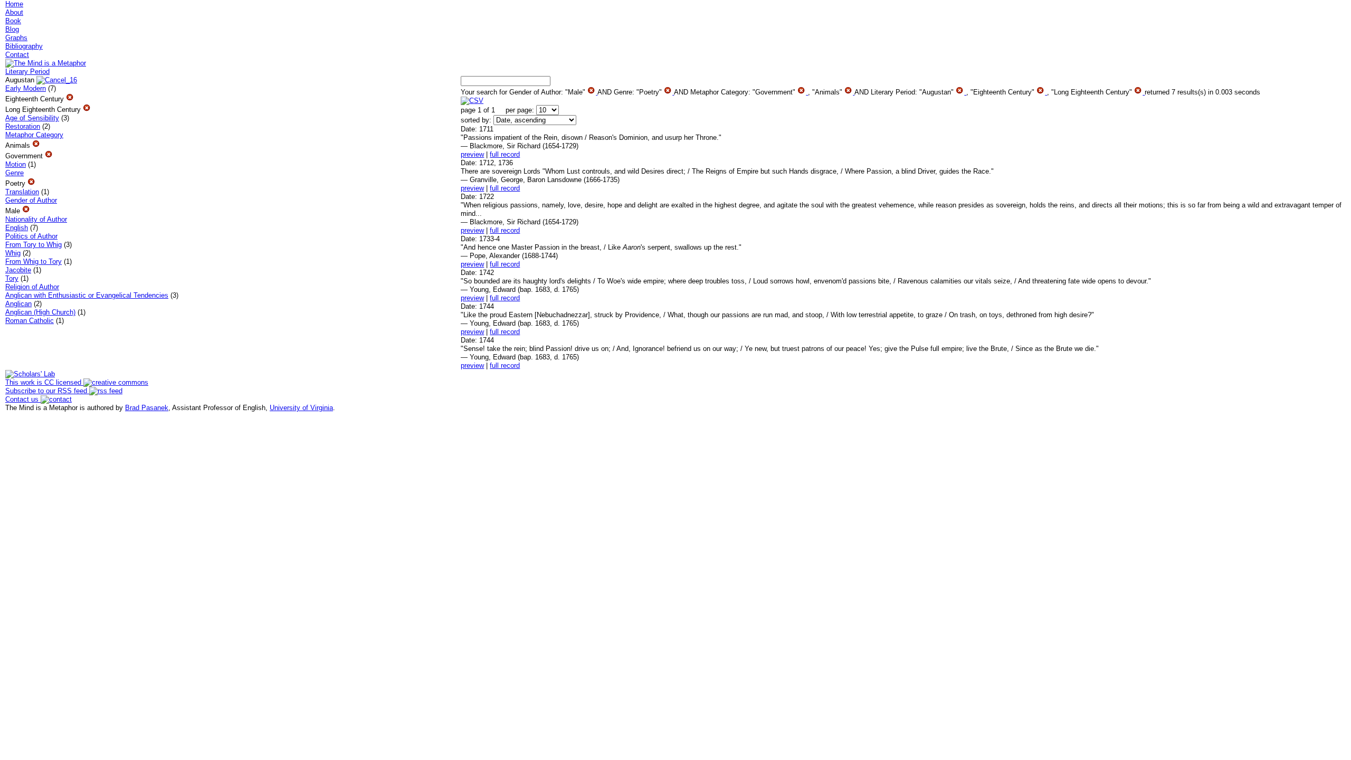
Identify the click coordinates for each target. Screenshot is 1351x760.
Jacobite (18, 270)
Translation (22, 192)
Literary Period (27, 71)
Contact (17, 55)
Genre (14, 173)
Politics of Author (31, 236)
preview (472, 154)
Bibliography (24, 46)
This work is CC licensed (44, 382)
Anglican (18, 304)
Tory (11, 278)
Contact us (23, 399)
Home (14, 4)
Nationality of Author (36, 219)
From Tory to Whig (33, 245)
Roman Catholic (29, 321)
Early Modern (25, 88)
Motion (15, 164)
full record (505, 154)
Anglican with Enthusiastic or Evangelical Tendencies (86, 295)
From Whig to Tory (33, 261)
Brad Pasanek (146, 408)
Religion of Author (32, 287)
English (16, 228)
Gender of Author (31, 200)
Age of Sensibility (32, 118)
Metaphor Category (34, 135)
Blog (12, 29)
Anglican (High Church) (40, 312)
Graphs (16, 38)
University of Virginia (301, 408)
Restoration (22, 126)
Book (13, 21)
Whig (13, 253)
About (14, 12)
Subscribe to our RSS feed (47, 391)
